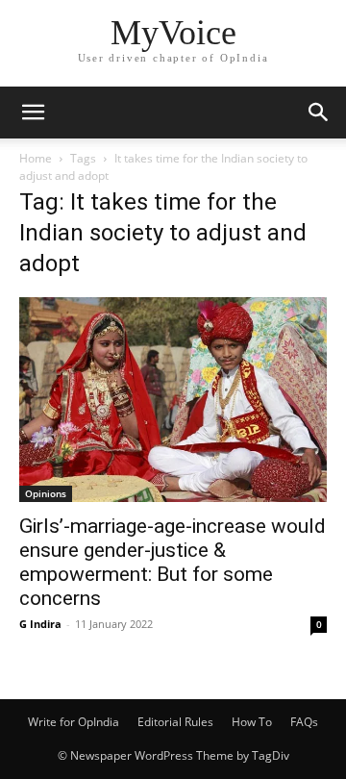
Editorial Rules (175, 722)
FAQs (304, 722)
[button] (32, 112)
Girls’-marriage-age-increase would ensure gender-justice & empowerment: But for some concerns (172, 562)
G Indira (40, 623)
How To (252, 722)
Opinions (45, 493)
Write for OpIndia (73, 722)
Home (35, 158)
